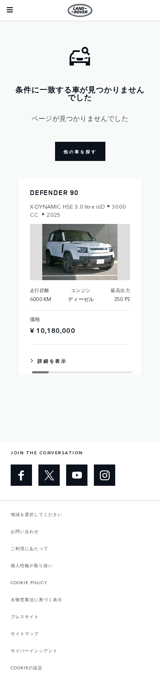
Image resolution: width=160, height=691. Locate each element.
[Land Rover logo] (80, 10)
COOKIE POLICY (29, 582)
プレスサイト (25, 616)
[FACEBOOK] (21, 475)
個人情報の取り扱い (32, 565)
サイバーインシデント (34, 651)
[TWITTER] (49, 475)
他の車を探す (80, 152)
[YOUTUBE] (76, 475)
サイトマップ (25, 634)
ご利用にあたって (29, 548)
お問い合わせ (25, 531)
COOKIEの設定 (27, 668)
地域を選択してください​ (36, 514)
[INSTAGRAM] (104, 475)
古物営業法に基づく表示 (36, 599)
